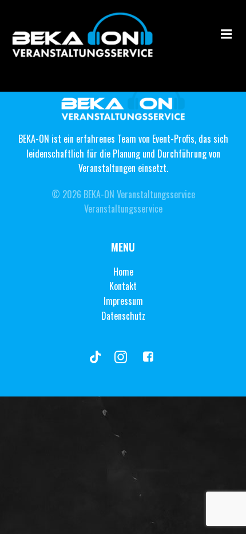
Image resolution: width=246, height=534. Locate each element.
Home (123, 271)
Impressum (123, 301)
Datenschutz (123, 316)
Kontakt (123, 286)
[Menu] (225, 34)
